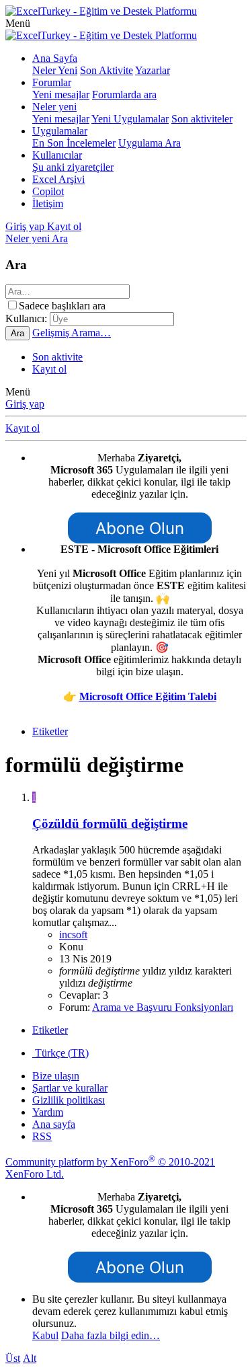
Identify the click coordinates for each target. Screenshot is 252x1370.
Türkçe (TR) (60, 1053)
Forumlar (51, 82)
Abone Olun (139, 528)
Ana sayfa (53, 1124)
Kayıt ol (49, 369)
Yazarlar (152, 70)
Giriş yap (24, 404)
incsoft (73, 934)
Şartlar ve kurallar (70, 1088)
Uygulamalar (59, 131)
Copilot (48, 191)
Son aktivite (57, 357)
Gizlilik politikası (68, 1100)
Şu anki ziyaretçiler (73, 167)
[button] (17, 23)
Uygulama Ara (149, 143)
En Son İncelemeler (74, 143)
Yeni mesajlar (60, 94)
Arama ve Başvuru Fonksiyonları (162, 1007)
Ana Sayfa (54, 58)
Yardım (47, 1112)
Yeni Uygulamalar (130, 118)
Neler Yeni (54, 70)
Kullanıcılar (57, 155)
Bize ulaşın (55, 1075)
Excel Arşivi (58, 179)
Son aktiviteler (202, 118)
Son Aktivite (106, 70)
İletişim (47, 203)
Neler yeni (54, 106)
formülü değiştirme (109, 823)
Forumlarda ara (124, 94)
